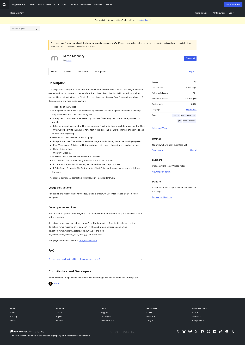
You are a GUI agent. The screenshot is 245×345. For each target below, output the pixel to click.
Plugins (59, 316)
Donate (150, 316)
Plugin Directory (17, 13)
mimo (68, 60)
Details (54, 71)
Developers (106, 316)
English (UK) (39, 332)
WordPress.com (199, 308)
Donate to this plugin (162, 197)
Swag (149, 320)
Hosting (13, 316)
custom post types (188, 115)
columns (176, 115)
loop (185, 121)
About (12, 308)
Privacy (13, 320)
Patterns (59, 320)
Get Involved (151, 308)
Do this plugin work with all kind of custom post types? (74, 259)
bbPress (196, 316)
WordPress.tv (108, 320)
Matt (195, 312)
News (12, 312)
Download (190, 58)
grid (179, 121)
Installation (82, 71)
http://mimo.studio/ (88, 240)
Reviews (67, 71)
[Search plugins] (37, 28)
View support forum (161, 171)
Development (100, 71)
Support (193, 71)
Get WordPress (233, 4)
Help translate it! (144, 20)
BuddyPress (198, 320)
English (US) (191, 109)
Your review (157, 150)
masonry (192, 121)
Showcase (60, 308)
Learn (103, 308)
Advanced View (159, 128)
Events (149, 312)
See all (193, 150)
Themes (59, 312)
